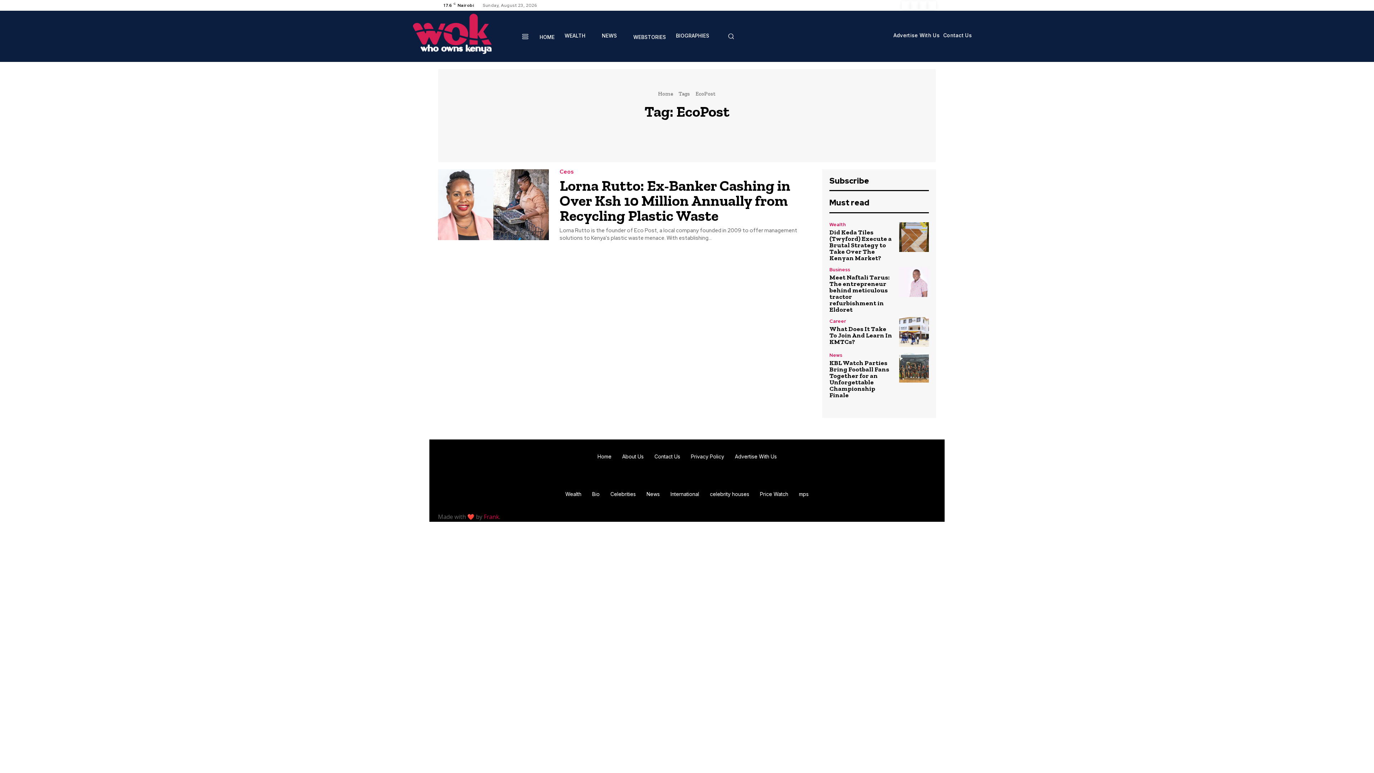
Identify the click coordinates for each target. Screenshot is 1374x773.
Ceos (567, 172)
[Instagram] (914, 5)
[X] (923, 5)
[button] (731, 36)
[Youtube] (931, 5)
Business (839, 269)
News (835, 355)
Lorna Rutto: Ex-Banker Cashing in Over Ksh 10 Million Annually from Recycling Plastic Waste (675, 200)
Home (665, 94)
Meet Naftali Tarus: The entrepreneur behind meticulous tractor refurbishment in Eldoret (859, 293)
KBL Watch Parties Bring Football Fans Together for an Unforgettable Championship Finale (859, 379)
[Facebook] (906, 5)
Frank (491, 517)
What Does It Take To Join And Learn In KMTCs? (860, 335)
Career (837, 321)
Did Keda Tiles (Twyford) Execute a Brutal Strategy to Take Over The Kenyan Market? (860, 245)
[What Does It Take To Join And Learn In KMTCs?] (914, 332)
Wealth (837, 224)
